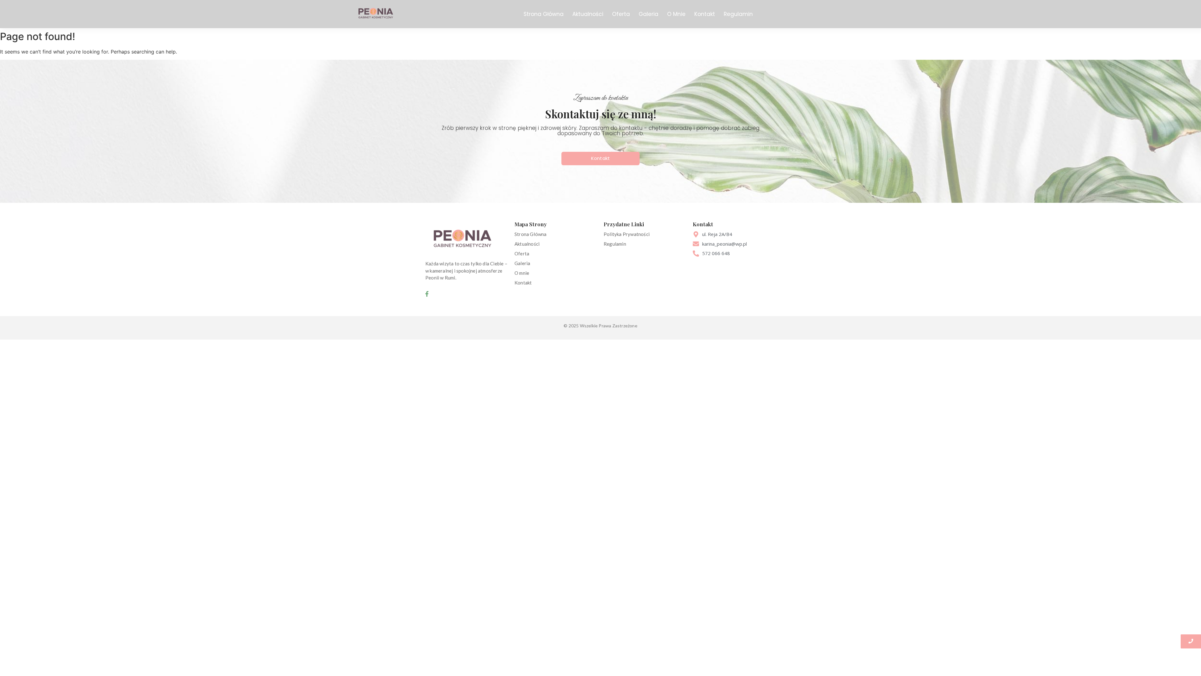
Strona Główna (544, 14)
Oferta (621, 14)
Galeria (648, 14)
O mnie (521, 273)
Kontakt (704, 14)
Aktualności (587, 14)
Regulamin (738, 14)
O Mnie (676, 14)
